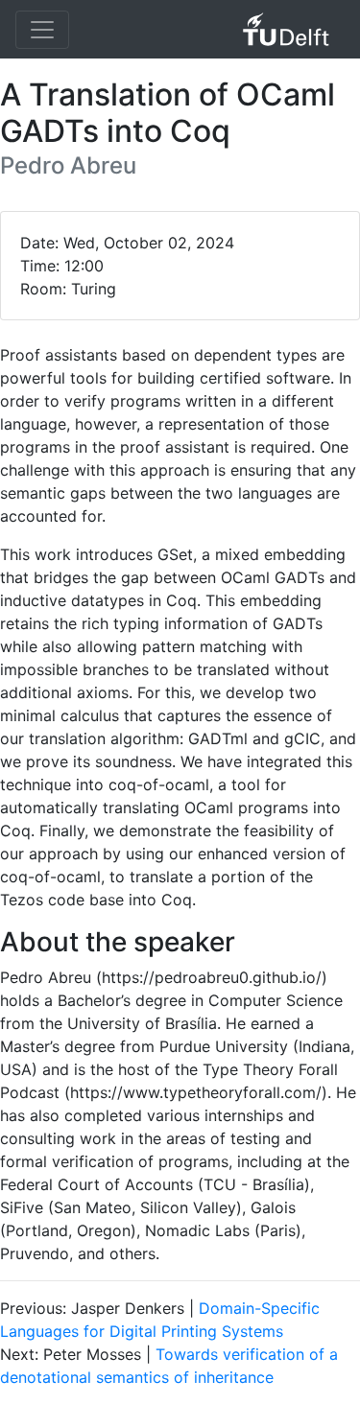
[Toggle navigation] (42, 30)
